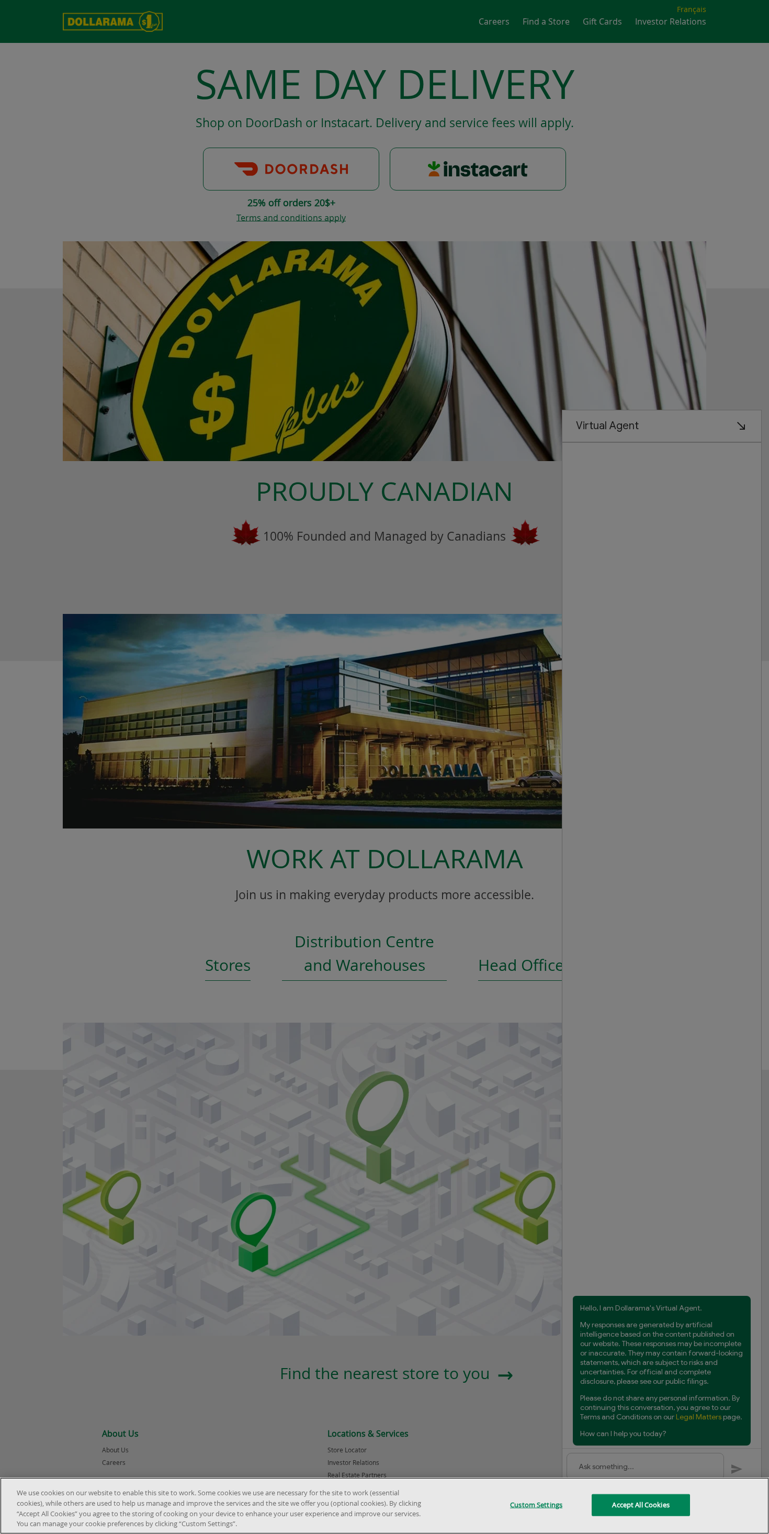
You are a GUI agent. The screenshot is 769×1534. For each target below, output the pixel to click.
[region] (384, 1505)
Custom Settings (536, 1504)
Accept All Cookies (640, 1504)
